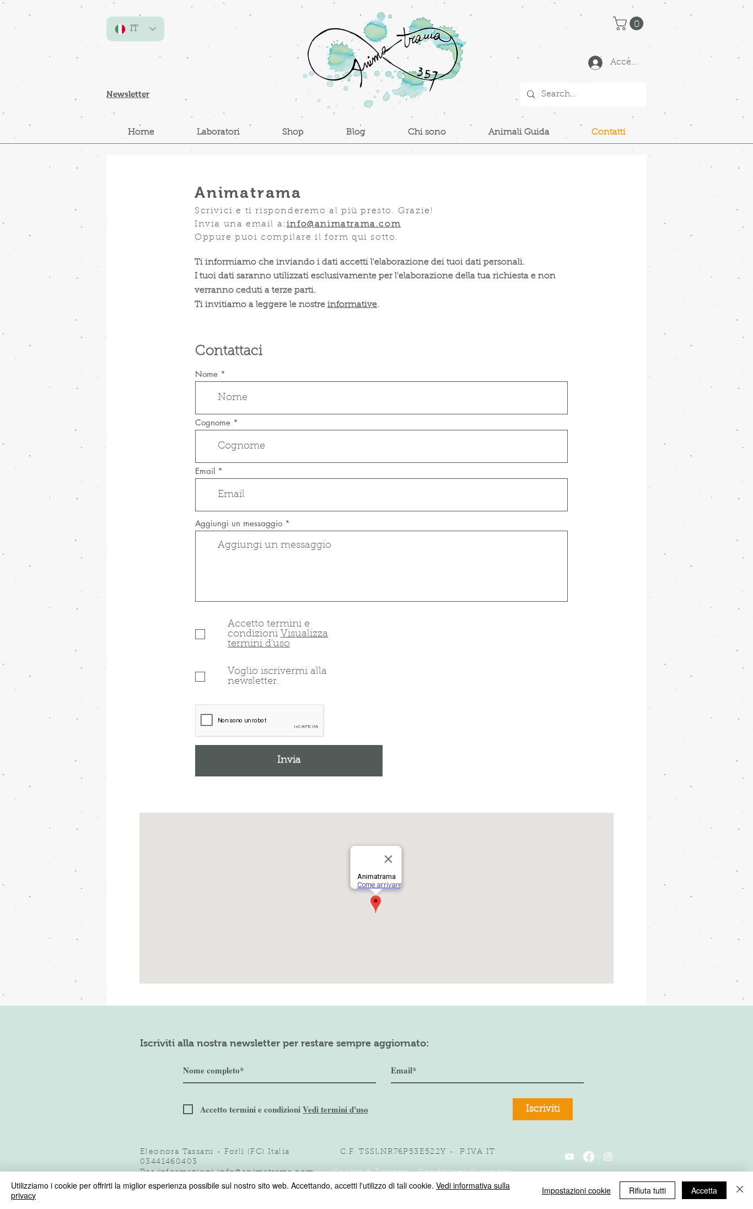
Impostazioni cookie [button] (576, 1190)
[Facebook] (588, 1156)
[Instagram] (608, 1156)
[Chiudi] (739, 1190)
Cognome (212, 422)
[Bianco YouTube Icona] (569, 1156)
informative (352, 304)
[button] (630, 23)
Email (205, 471)
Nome (206, 374)
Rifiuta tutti (647, 1190)
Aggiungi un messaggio (238, 523)
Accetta (704, 1190)
